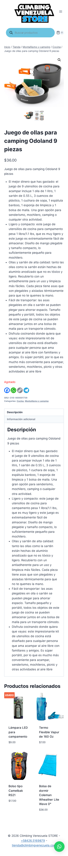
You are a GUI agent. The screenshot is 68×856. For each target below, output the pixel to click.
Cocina (20, 401)
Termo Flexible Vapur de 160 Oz (49, 732)
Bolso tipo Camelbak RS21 (16, 790)
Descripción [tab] (15, 412)
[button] (59, 60)
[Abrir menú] (60, 11)
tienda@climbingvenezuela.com (34, 845)
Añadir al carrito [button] (15, 809)
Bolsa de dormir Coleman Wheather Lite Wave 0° (49, 795)
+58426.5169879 (33, 840)
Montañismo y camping (37, 401)
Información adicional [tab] (21, 419)
